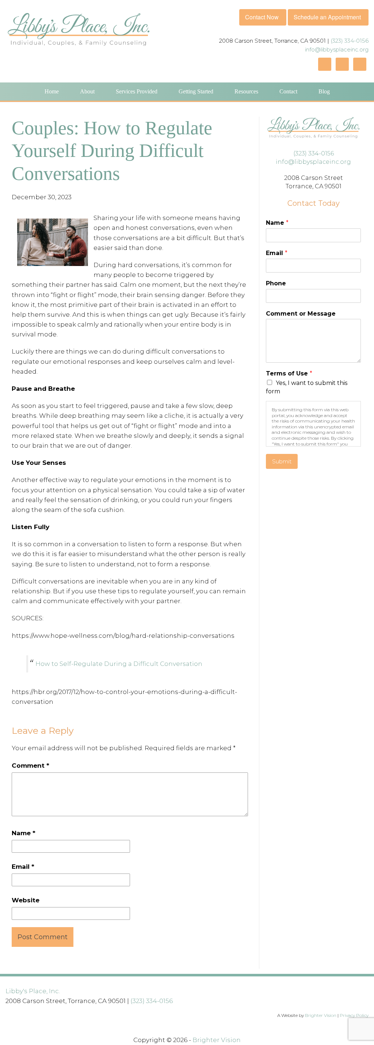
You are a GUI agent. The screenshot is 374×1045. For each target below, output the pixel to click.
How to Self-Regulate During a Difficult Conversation (118, 663)
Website (25, 900)
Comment (30, 765)
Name (23, 833)
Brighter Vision (320, 1015)
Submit (281, 461)
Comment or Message (301, 313)
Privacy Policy (354, 1015)
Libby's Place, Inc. (32, 991)
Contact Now (262, 17)
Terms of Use (289, 373)
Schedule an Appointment (327, 17)
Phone (276, 283)
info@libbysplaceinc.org (337, 49)
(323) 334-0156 (350, 40)
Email (23, 866)
